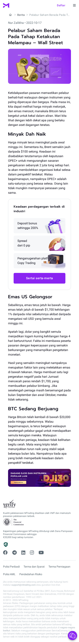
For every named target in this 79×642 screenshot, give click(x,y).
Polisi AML (9, 574)
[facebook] (5, 552)
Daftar (61, 5)
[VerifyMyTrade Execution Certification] (9, 504)
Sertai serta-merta (39, 278)
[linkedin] (23, 552)
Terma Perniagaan (59, 566)
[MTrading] (6, 5)
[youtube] (41, 552)
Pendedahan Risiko (30, 574)
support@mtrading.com (23, 585)
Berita (21, 14)
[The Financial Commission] (13, 522)
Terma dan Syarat (34, 566)
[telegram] (14, 552)
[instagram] (32, 552)
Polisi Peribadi (11, 566)
